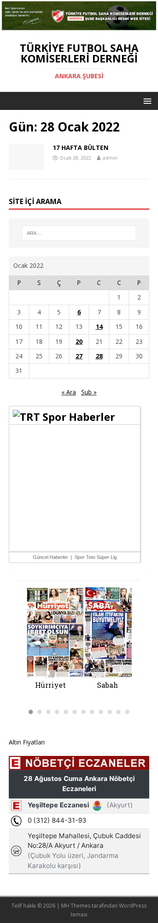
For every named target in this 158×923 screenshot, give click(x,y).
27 (79, 356)
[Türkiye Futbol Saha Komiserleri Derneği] (79, 26)
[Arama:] (79, 233)
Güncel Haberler (50, 557)
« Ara (68, 392)
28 (99, 356)
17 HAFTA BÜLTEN (80, 147)
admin (110, 157)
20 (79, 341)
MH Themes (75, 905)
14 (99, 326)
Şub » (89, 392)
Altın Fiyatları (27, 742)
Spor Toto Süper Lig (96, 557)
